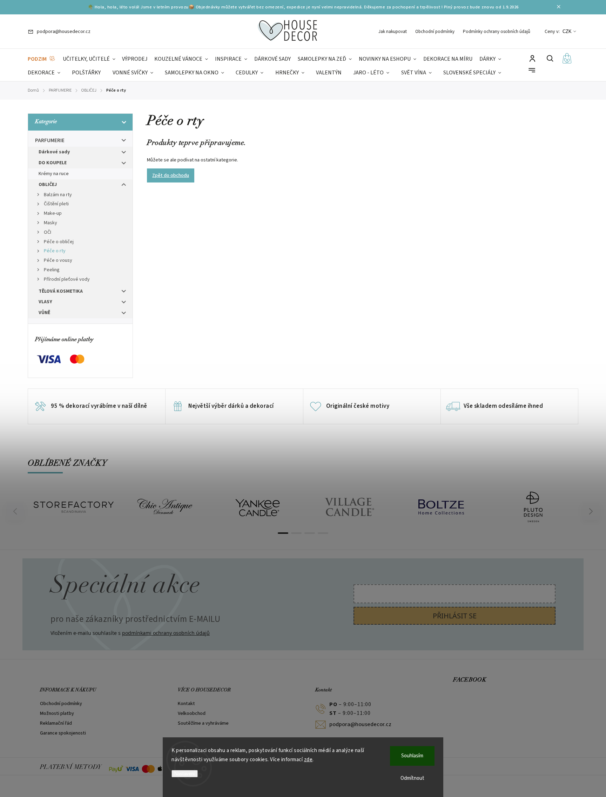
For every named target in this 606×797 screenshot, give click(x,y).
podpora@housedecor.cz (360, 724)
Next (591, 511)
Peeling (52, 269)
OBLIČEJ (48, 184)
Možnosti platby (57, 713)
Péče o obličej (59, 241)
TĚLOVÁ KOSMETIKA (61, 291)
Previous (16, 511)
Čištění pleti (56, 203)
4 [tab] (323, 533)
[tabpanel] (74, 507)
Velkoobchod (192, 713)
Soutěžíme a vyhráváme (203, 723)
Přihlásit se (455, 615)
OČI (47, 232)
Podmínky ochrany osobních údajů (496, 31)
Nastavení (184, 773)
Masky (50, 222)
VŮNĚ (44, 312)
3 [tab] (309, 533)
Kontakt (186, 703)
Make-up (53, 213)
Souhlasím (412, 755)
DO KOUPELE (53, 162)
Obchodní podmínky (434, 31)
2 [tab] (296, 533)
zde (308, 759)
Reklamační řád (56, 723)
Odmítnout (412, 778)
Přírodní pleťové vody (67, 279)
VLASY (45, 301)
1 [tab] (283, 533)
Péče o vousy (58, 260)
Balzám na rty (58, 194)
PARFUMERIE (50, 140)
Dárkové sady (54, 151)
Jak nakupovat (392, 31)
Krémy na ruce (54, 173)
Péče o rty (55, 250)
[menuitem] (42, 59)
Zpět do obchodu (170, 175)
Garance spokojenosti (63, 733)
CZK (567, 31)
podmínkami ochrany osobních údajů (166, 633)
